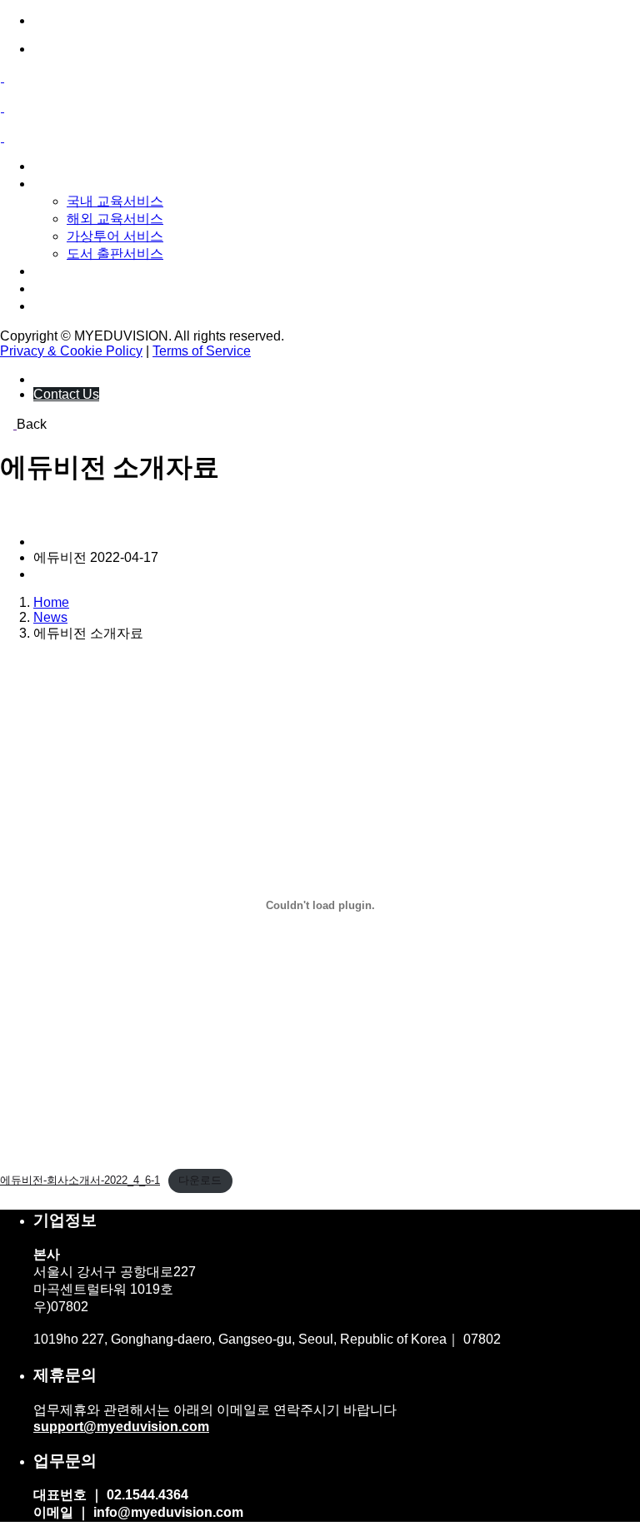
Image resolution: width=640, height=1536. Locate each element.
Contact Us (66, 394)
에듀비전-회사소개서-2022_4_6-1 (80, 1180)
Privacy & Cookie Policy (71, 351)
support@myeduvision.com (121, 1426)
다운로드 (200, 1180)
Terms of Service (201, 351)
